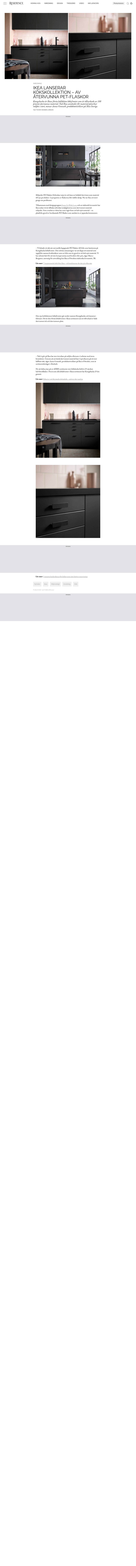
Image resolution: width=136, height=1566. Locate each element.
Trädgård (71, 3)
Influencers (93, 3)
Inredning (48, 3)
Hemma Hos (35, 3)
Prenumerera (118, 3)
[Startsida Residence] (16, 3)
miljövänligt (55, 584)
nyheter (37, 584)
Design (60, 3)
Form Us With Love (69, 205)
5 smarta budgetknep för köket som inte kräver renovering (65, 576)
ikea (45, 584)
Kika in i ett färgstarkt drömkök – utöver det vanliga (63, 379)
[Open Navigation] (4, 3)
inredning (37, 83)
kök (75, 584)
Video (81, 3)
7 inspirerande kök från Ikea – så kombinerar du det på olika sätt (67, 263)
